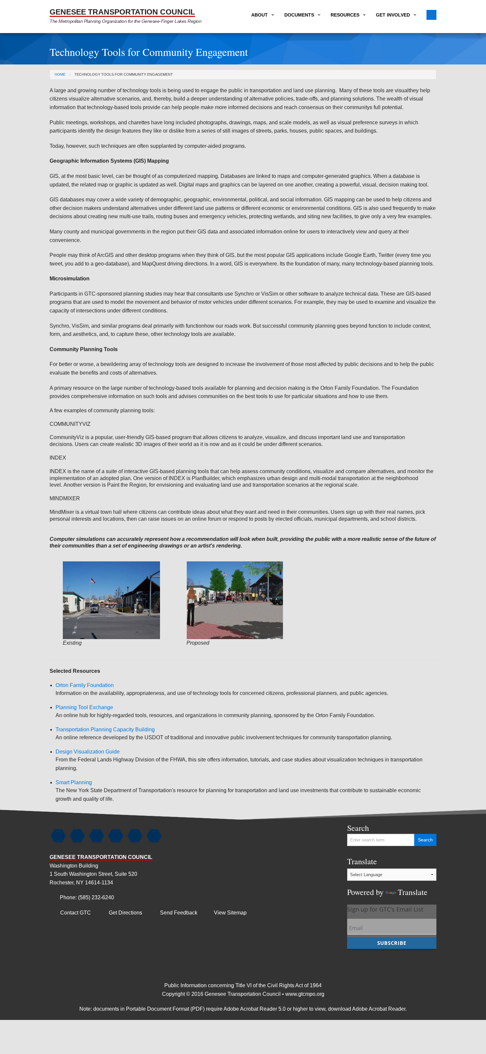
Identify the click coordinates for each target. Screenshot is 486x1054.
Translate (387, 876)
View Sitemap (230, 912)
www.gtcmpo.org (304, 994)
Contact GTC (71, 913)
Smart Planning (74, 782)
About (259, 15)
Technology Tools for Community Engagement (123, 74)
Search (358, 828)
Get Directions (121, 913)
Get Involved (393, 15)
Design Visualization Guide (88, 751)
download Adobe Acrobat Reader (366, 1009)
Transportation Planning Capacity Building (105, 729)
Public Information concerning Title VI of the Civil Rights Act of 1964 (243, 985)
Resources (345, 15)
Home (60, 74)
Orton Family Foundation (85, 685)
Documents (299, 15)
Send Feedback (174, 913)
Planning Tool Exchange (84, 707)
